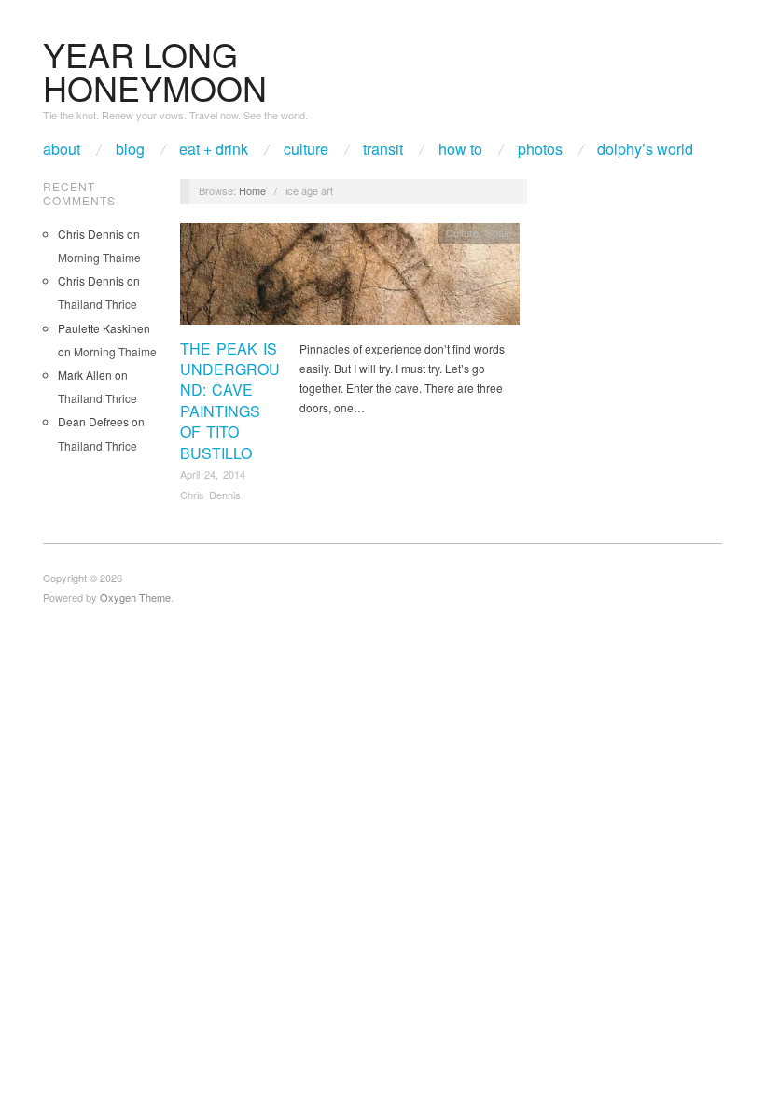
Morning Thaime (99, 257)
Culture (306, 149)
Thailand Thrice (97, 304)
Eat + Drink (213, 149)
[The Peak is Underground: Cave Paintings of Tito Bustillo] (350, 278)
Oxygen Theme (135, 597)
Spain (498, 232)
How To (460, 149)
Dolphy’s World (645, 149)
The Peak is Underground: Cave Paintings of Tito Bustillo (230, 401)
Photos (540, 149)
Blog (130, 149)
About (61, 149)
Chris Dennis (210, 494)
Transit (383, 149)
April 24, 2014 (212, 474)
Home (252, 190)
